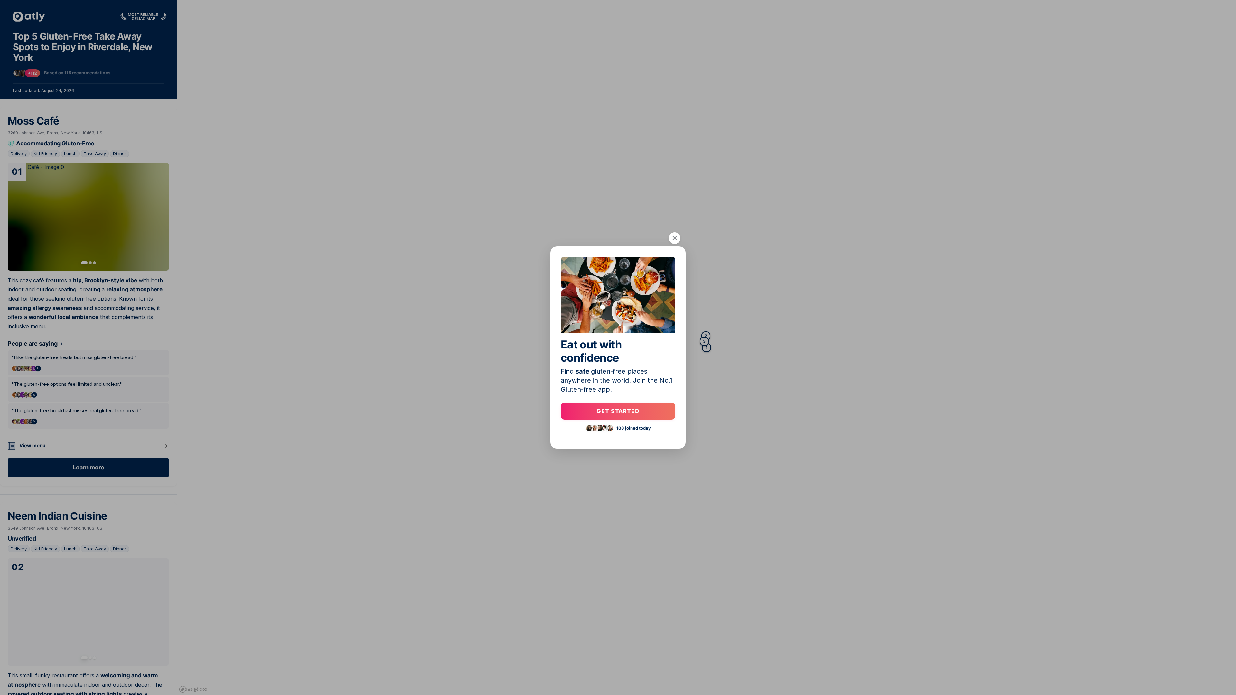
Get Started (618, 411)
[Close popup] (674, 238)
